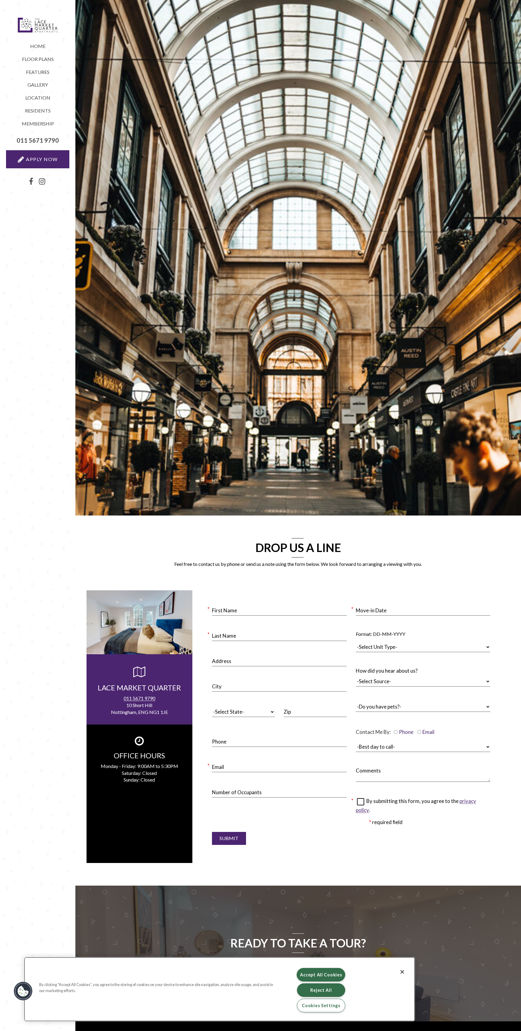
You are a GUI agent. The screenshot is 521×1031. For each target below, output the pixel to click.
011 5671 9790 (139, 698)
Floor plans (38, 59)
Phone (406, 732)
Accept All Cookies (321, 974)
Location (37, 97)
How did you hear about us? (387, 671)
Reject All (321, 990)
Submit (228, 838)
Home (38, 46)
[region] (219, 989)
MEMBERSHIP (38, 123)
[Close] (402, 972)
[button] (37, 140)
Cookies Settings (321, 1005)
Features (37, 72)
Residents (47, 112)
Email (428, 732)
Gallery (37, 84)
